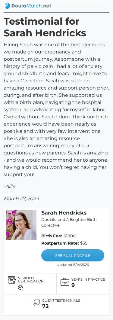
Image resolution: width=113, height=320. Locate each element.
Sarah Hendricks (63, 212)
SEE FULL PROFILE (72, 255)
